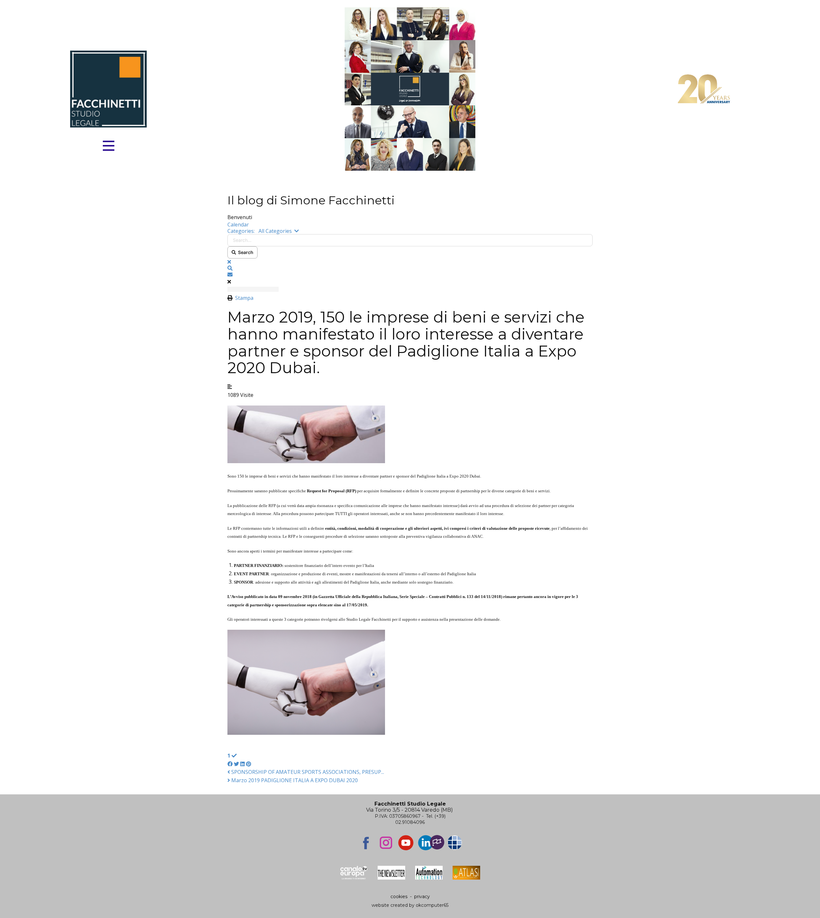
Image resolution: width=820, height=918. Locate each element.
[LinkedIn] (425, 842)
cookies (398, 896)
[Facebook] (366, 842)
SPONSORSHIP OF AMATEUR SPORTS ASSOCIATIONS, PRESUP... (307, 771)
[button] (410, 268)
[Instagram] (386, 842)
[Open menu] (108, 145)
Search (244, 252)
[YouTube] (406, 842)
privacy (422, 896)
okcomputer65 (432, 905)
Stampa (244, 297)
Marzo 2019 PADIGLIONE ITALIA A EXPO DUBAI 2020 (294, 780)
